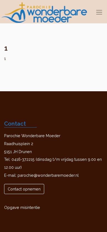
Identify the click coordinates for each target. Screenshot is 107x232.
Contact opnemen (24, 189)
